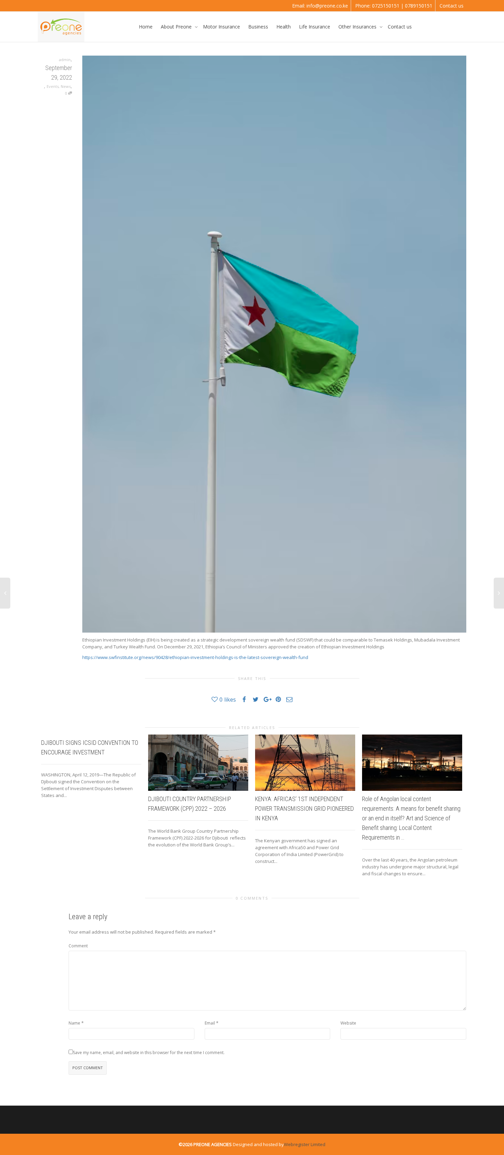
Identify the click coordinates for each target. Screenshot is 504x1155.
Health (283, 26)
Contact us (452, 5)
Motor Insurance (221, 26)
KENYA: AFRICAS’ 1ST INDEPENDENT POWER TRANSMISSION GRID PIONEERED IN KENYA (304, 808)
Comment (78, 946)
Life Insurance (314, 26)
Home (146, 26)
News (66, 86)
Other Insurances (358, 26)
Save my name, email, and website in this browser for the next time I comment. (149, 1052)
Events (53, 86)
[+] (198, 763)
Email (210, 1023)
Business (258, 26)
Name (74, 1023)
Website (348, 1023)
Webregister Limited (304, 1144)
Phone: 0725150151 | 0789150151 (393, 5)
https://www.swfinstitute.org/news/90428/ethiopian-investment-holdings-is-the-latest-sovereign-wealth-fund (195, 657)
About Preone (177, 26)
